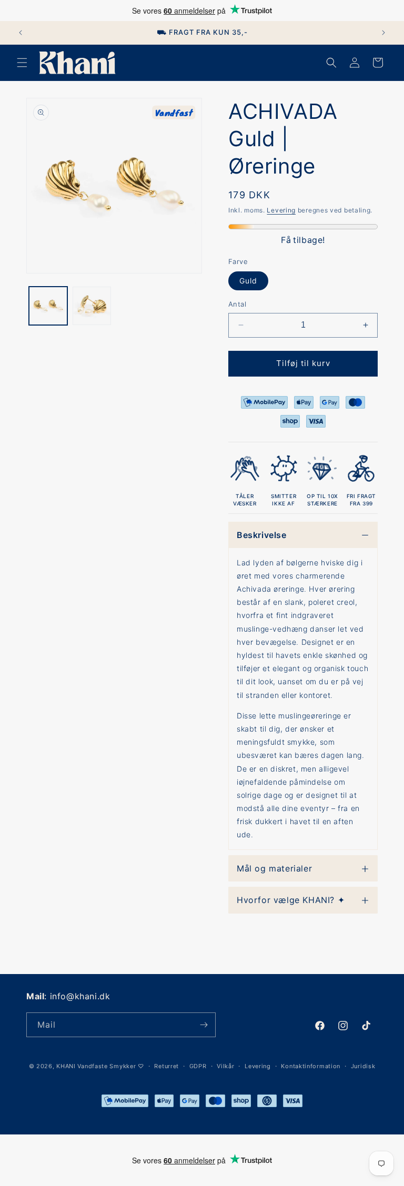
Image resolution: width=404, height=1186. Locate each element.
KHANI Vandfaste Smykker (96, 1066)
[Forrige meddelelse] (20, 32)
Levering (281, 210)
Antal (237, 304)
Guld (248, 280)
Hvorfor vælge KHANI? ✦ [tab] (291, 900)
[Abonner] (203, 1024)
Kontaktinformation (310, 1066)
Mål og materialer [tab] (274, 868)
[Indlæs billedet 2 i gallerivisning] (92, 306)
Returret (166, 1066)
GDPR (198, 1066)
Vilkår (225, 1066)
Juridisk (363, 1066)
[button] (22, 62)
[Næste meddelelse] (383, 32)
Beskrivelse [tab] (262, 535)
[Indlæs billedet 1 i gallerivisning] (48, 306)
